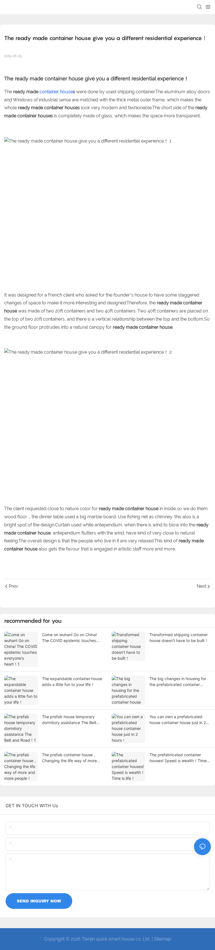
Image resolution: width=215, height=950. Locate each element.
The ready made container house (43, 78)
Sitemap (162, 939)
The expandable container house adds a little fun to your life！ (72, 681)
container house (56, 91)
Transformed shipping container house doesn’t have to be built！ (179, 637)
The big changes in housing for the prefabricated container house (177, 681)
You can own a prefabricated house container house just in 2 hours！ (177, 719)
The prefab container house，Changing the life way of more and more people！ (69, 758)
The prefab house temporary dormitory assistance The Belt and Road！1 (69, 719)
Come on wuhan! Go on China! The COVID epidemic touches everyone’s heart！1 (69, 637)
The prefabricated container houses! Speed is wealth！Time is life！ (180, 758)
